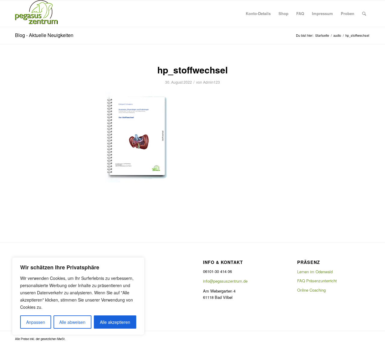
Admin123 (211, 82)
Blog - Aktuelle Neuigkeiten (44, 35)
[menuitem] (258, 13)
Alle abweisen (72, 322)
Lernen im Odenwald (315, 271)
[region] (78, 296)
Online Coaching (311, 290)
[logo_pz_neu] (37, 13)
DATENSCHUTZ (123, 271)
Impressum (119, 290)
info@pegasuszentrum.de (225, 281)
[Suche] (364, 13)
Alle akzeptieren (115, 322)
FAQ (113, 280)
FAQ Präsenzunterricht (317, 280)
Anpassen (35, 322)
